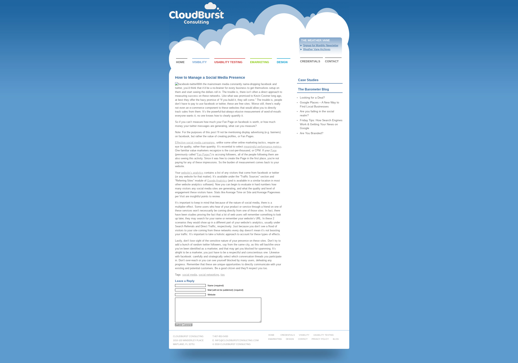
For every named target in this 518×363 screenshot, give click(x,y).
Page (274, 150)
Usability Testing (228, 62)
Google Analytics (217, 180)
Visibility (199, 62)
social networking (209, 274)
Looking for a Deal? (312, 97)
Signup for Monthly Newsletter (320, 45)
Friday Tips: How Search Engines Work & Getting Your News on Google (321, 124)
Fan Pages (203, 154)
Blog (336, 339)
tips (223, 274)
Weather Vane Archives (316, 49)
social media (189, 274)
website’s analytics (192, 172)
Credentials (310, 61)
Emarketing (259, 62)
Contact (332, 61)
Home (180, 62)
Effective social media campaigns (195, 142)
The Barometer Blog (313, 89)
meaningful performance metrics (262, 146)
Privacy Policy (320, 339)
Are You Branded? (311, 133)
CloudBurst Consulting (197, 13)
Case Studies (308, 80)
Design (282, 62)
